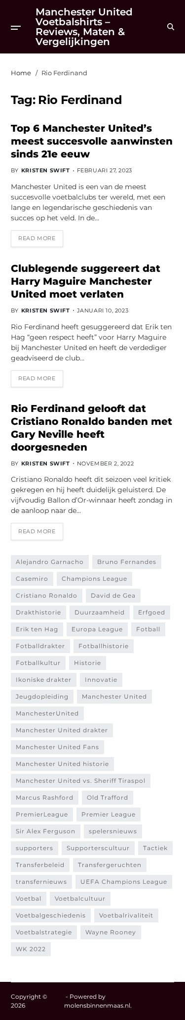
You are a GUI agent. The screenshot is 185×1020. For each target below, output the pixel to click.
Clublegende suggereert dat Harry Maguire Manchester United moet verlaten (85, 281)
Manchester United (114, 696)
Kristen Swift (45, 170)
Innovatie (101, 679)
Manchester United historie (62, 763)
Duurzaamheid (99, 612)
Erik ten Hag (37, 629)
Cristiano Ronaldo (46, 595)
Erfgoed (151, 612)
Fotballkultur (38, 662)
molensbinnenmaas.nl (97, 1005)
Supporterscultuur (98, 848)
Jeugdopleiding (42, 696)
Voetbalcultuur (80, 898)
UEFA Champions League (123, 881)
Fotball (148, 629)
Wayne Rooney (110, 932)
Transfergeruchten (110, 864)
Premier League (108, 814)
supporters (34, 848)
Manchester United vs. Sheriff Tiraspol (81, 780)
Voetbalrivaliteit (126, 915)
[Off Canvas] (16, 28)
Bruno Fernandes (126, 561)
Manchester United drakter (62, 730)
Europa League (97, 629)
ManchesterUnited (47, 713)
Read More (36, 238)
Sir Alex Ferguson (45, 831)
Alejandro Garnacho (50, 561)
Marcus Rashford (45, 797)
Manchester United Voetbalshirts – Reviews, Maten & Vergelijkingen (84, 27)
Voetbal (28, 898)
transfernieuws (41, 881)
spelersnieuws (113, 831)
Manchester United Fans (57, 747)
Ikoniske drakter (44, 679)
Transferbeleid (40, 864)
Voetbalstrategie (44, 932)
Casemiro (32, 578)
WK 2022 (31, 949)
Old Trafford (107, 797)
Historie (87, 662)
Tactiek (155, 848)
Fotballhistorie (103, 646)
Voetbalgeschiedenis (51, 915)
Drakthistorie (38, 612)
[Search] (170, 26)
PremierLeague (42, 814)
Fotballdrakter (40, 646)
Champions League (94, 578)
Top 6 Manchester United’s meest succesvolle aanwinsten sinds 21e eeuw (92, 141)
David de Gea (113, 595)
